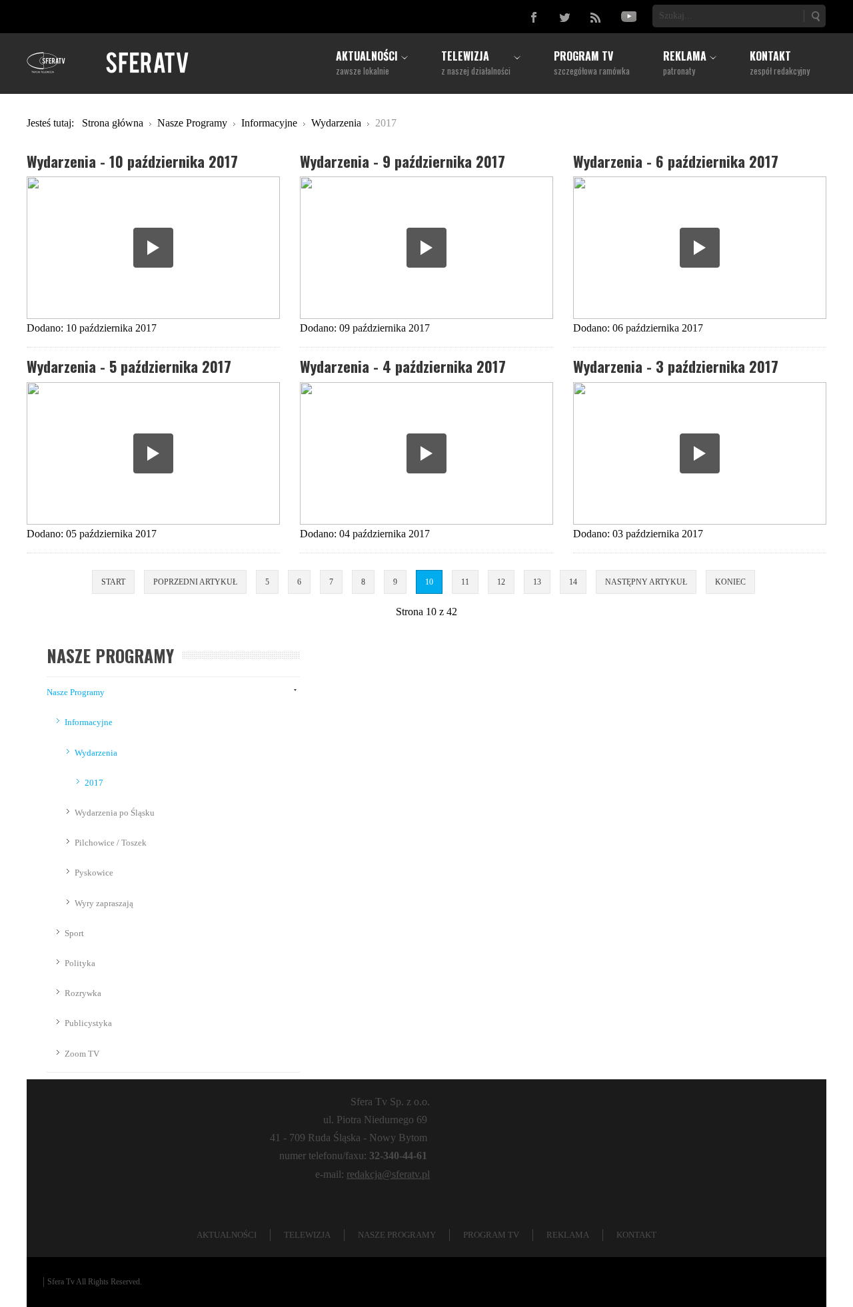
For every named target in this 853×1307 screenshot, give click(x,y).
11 (465, 582)
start (113, 582)
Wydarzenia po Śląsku (115, 813)
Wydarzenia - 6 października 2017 (675, 161)
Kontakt (636, 1235)
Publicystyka (88, 1023)
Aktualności (227, 1235)
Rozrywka (83, 993)
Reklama (567, 1235)
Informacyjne (89, 722)
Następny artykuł (646, 582)
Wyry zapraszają (104, 903)
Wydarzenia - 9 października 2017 (402, 161)
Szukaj (815, 16)
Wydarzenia (96, 753)
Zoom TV (82, 1054)
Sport (74, 933)
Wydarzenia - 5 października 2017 (129, 366)
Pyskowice (94, 873)
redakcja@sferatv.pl (388, 1174)
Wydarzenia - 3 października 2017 (675, 366)
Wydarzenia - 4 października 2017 (403, 366)
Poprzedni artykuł (195, 582)
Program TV (491, 1235)
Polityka (80, 963)
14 (573, 582)
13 (537, 582)
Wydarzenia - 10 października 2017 (132, 161)
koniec (730, 582)
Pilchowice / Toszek (111, 843)
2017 (94, 783)
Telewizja (307, 1235)
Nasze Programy (76, 692)
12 (501, 582)
